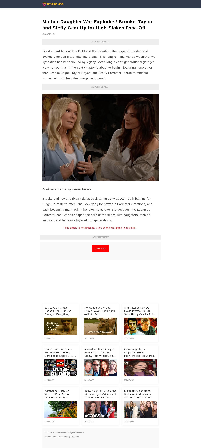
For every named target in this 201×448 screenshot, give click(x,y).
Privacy (67, 436)
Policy (54, 436)
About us (47, 436)
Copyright (75, 436)
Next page (100, 248)
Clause (61, 436)
